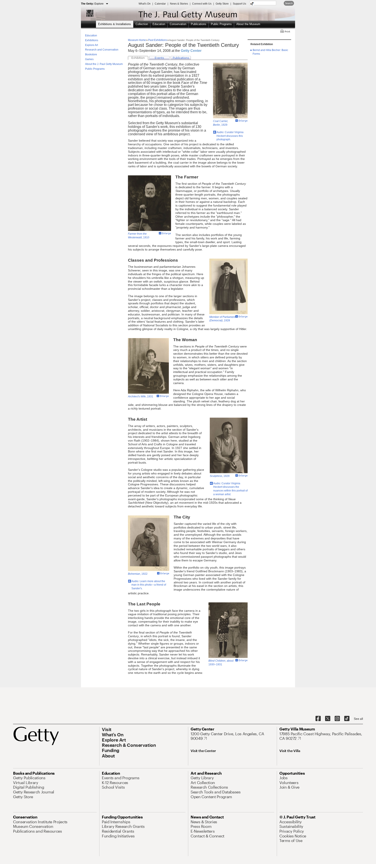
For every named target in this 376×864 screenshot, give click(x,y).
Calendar (160, 3)
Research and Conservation (101, 49)
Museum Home (137, 40)
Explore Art (91, 45)
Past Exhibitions (158, 40)
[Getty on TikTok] (346, 718)
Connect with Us (202, 3)
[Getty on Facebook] (318, 718)
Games (89, 59)
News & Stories (179, 3)
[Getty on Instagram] (337, 718)
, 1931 (140, 396)
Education (159, 24)
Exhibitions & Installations (114, 24)
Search (289, 3)
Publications (198, 24)
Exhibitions (91, 40)
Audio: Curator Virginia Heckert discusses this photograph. (230, 136)
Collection (142, 24)
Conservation (178, 24)
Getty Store (222, 3)
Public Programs (221, 24)
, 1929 (220, 476)
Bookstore (91, 54)
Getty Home (87, 13)
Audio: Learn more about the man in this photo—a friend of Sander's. (148, 585)
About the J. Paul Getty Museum (104, 64)
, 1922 (138, 573)
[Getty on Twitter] (327, 718)
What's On (145, 3)
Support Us (239, 3)
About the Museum (248, 24)
